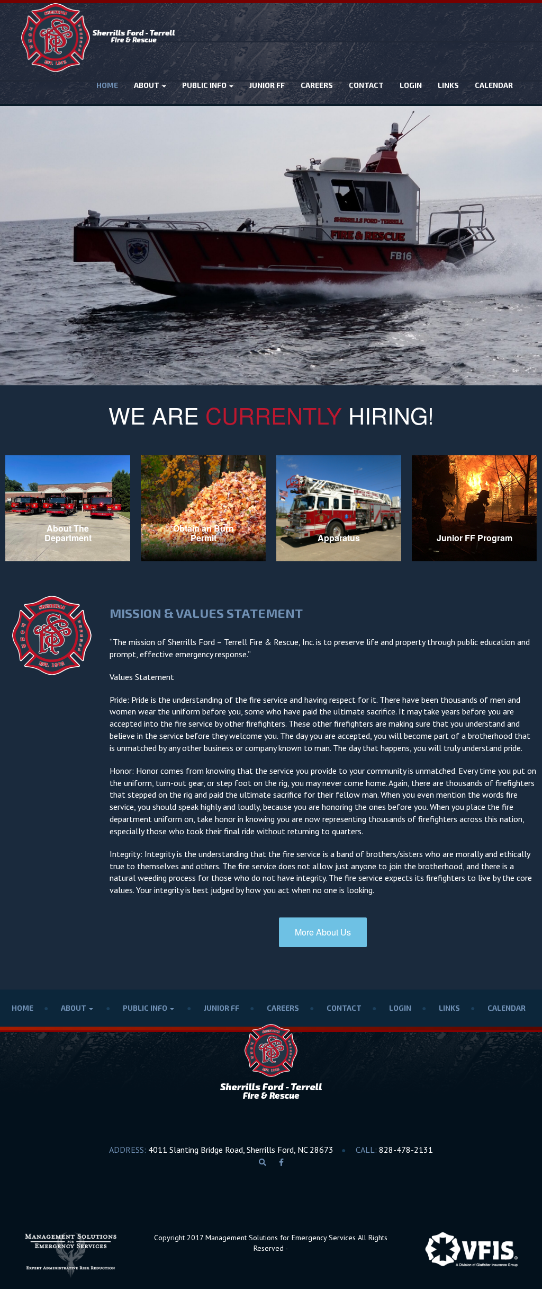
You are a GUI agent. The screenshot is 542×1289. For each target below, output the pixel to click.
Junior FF (267, 85)
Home (107, 85)
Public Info (205, 85)
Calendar (494, 85)
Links (448, 85)
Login (411, 85)
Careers (317, 85)
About (147, 85)
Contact (366, 85)
